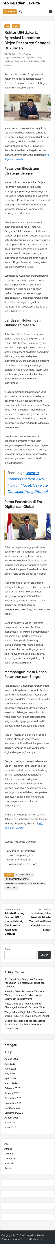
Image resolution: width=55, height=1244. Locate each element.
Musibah (9, 1163)
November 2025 (13, 1103)
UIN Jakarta (12, 888)
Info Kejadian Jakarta (20, 3)
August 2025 (11, 1117)
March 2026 (11, 1083)
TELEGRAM (9, 11)
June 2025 (10, 1127)
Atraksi (15, 26)
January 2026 (11, 1093)
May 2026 (9, 1073)
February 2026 (12, 1088)
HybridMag (37, 1239)
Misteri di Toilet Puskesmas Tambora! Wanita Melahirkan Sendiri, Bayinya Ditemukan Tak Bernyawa (24, 995)
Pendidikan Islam (32, 61)
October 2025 (12, 1107)
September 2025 (13, 1112)
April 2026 (10, 1078)
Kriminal (8, 1153)
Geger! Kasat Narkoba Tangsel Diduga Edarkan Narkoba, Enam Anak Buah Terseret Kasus (24, 1024)
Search (8, 949)
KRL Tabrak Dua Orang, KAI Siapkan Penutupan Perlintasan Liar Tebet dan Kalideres (24, 983)
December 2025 (13, 1098)
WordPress (20, 1239)
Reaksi (7, 1168)
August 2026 (11, 1058)
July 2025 (9, 1122)
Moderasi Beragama (13, 61)
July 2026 (9, 1063)
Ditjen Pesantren (12, 57)
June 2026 (10, 1068)
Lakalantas (10, 1158)
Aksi (7, 26)
